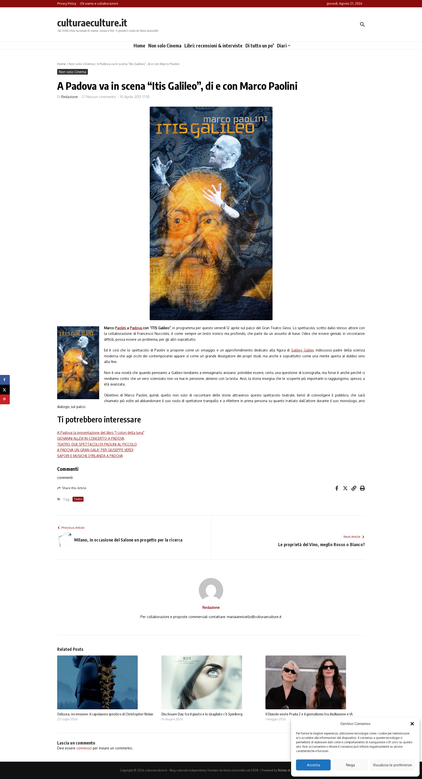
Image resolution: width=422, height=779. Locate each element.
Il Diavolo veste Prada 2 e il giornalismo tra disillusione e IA (309, 714)
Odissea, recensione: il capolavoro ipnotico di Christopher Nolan (105, 714)
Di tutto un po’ (259, 45)
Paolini (121, 328)
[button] (412, 723)
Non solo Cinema (164, 45)
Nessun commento (101, 97)
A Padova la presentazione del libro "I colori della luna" (100, 432)
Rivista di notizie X (290, 770)
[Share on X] (5, 390)
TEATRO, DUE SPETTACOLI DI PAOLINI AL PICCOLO (97, 444)
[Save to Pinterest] (5, 399)
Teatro (78, 499)
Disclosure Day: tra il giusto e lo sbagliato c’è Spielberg (202, 714)
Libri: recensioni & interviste (213, 45)
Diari (282, 45)
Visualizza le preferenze (392, 765)
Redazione (69, 97)
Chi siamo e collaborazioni (99, 3)
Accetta (313, 765)
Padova (136, 328)
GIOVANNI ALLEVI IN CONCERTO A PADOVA (90, 438)
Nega (350, 765)
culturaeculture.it (92, 22)
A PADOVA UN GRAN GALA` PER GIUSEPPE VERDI (95, 450)
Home (139, 45)
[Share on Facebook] (5, 380)
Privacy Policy (66, 3)
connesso (84, 748)
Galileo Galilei (302, 350)
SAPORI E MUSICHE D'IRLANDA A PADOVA (90, 456)
